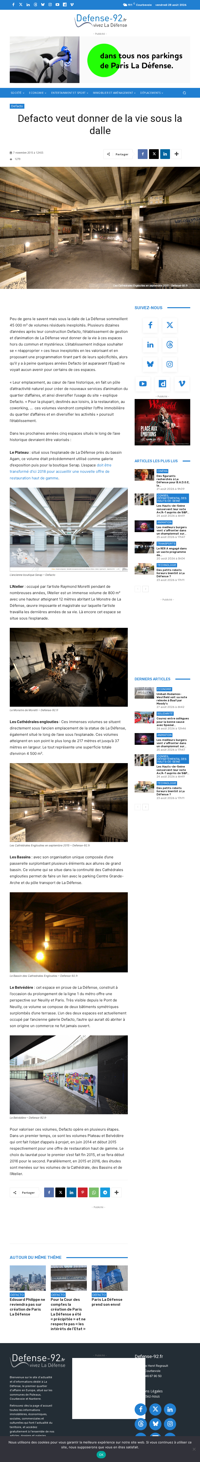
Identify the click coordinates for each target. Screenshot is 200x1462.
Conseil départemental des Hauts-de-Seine (171, 498)
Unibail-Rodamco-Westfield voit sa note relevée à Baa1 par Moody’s (172, 699)
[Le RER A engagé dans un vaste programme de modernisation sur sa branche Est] (144, 547)
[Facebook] (13, 5)
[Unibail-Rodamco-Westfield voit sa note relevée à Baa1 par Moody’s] (144, 693)
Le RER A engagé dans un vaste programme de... (172, 552)
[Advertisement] (98, 1221)
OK (101, 1455)
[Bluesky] (42, 5)
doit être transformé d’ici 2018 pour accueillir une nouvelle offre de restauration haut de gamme (60, 471)
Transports (166, 543)
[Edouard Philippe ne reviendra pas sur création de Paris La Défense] (28, 1278)
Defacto (17, 106)
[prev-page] (138, 589)
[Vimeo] (72, 5)
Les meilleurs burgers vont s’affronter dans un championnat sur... (172, 530)
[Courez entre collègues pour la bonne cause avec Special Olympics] (144, 717)
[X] (154, 154)
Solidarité (165, 713)
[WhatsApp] (94, 1192)
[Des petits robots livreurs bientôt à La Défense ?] (144, 569)
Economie (164, 689)
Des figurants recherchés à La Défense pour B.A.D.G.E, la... (173, 480)
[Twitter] (20, 5)
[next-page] (145, 589)
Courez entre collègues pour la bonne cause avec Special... (173, 721)
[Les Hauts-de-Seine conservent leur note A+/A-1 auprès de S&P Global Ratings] (144, 499)
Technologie (166, 565)
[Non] (193, 1449)
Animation (164, 522)
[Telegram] (105, 1192)
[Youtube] (57, 5)
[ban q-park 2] (100, 59)
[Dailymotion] (64, 5)
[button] (184, 92)
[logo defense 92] (100, 20)
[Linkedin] (28, 5)
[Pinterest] (83, 1192)
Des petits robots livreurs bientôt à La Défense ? (171, 573)
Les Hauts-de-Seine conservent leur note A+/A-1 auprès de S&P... (173, 509)
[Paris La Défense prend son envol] (110, 1278)
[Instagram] (50, 5)
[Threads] (35, 5)
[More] (176, 154)
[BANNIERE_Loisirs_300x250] (162, 422)
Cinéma (162, 471)
